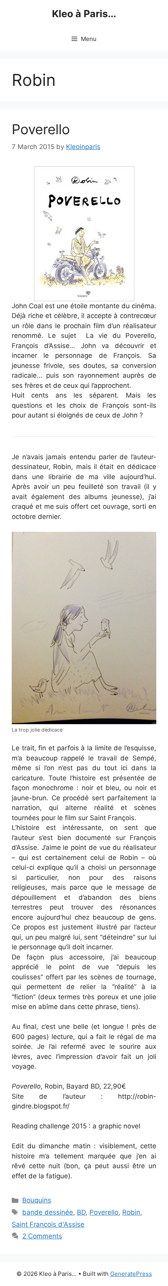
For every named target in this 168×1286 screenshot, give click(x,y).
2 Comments (42, 1236)
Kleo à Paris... (84, 14)
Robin (131, 1212)
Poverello (41, 129)
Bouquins (36, 1200)
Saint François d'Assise (48, 1224)
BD (81, 1212)
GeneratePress (131, 1273)
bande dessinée (47, 1212)
